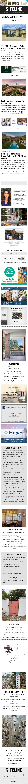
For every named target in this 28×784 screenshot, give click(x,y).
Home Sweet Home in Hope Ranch (14, 373)
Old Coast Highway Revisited (14, 629)
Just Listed (5, 99)
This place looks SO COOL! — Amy (12, 477)
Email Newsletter (8, 776)
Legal (22, 776)
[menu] (26, 10)
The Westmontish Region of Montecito (14, 637)
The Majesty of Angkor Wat (14, 755)
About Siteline (7, 775)
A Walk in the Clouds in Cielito (14, 627)
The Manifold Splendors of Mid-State (14, 635)
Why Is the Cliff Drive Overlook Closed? (14, 706)
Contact (21, 775)
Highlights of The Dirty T (14, 753)
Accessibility (18, 780)
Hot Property (6, 44)
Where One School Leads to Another (14, 632)
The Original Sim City (14, 763)
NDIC (16, 781)
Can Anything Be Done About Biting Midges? (14, 699)
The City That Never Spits (14, 760)
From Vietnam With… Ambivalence (14, 758)
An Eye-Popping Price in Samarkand (14, 381)
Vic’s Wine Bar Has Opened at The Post (14, 532)
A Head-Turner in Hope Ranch (14, 371)
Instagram (17, 776)
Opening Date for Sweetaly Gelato (14, 544)
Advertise (15, 775)
